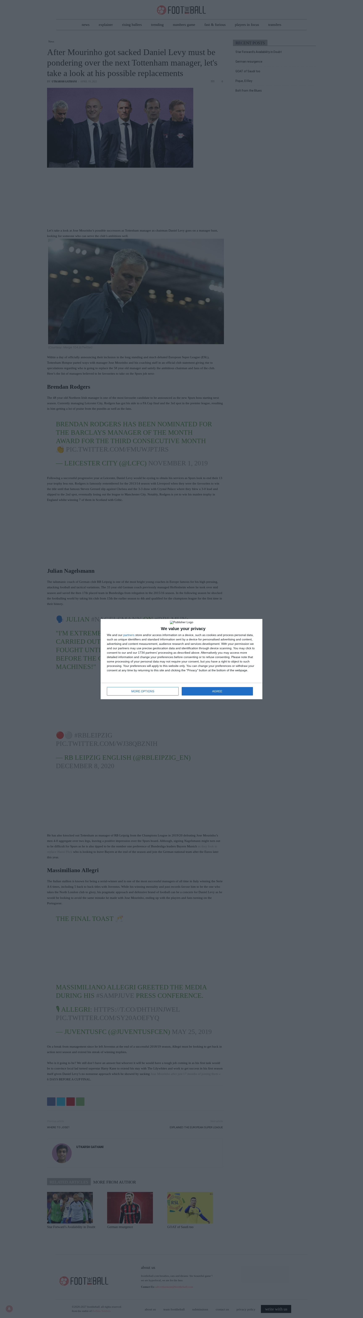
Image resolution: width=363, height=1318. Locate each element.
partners (128, 634)
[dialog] (181, 659)
